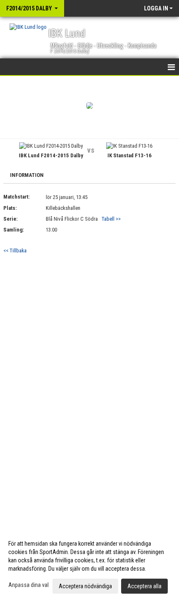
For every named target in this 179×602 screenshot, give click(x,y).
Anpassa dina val (28, 585)
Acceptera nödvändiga (85, 586)
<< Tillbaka (15, 250)
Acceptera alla (144, 586)
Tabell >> (111, 219)
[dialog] (89, 564)
